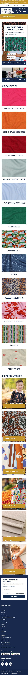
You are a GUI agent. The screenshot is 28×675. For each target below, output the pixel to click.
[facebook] (6, 664)
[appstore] (5, 654)
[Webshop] (20, 11)
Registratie (23, 5)
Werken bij (9, 5)
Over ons (3, 610)
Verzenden (14, 596)
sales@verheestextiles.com (8, 647)
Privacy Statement (15, 673)
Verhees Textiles (6, 11)
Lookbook (3, 615)
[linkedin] (10, 664)
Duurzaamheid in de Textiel (8, 617)
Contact (16, 5)
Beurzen (3, 619)
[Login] (13, 11)
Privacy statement (20, 593)
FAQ (2, 629)
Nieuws (3, 612)
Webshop (3, 626)
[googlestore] (15, 654)
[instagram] (2, 664)
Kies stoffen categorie (8, 16)
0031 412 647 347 (5, 644)
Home (2, 608)
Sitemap (3, 631)
